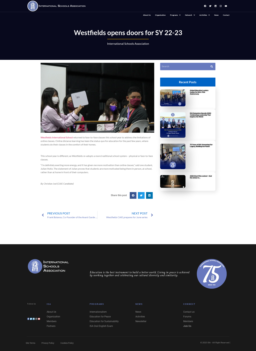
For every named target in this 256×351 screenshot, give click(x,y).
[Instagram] (220, 6)
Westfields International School (57, 137)
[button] (175, 15)
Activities (203, 15)
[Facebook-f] (28, 319)
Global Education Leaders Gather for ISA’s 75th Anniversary (199, 92)
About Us (147, 15)
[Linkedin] (215, 6)
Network (188, 15)
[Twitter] (210, 6)
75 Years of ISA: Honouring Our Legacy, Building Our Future (201, 145)
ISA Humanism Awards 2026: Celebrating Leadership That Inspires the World (200, 115)
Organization (160, 15)
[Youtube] (226, 6)
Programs (174, 15)
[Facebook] (205, 6)
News (216, 15)
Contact (226, 15)
